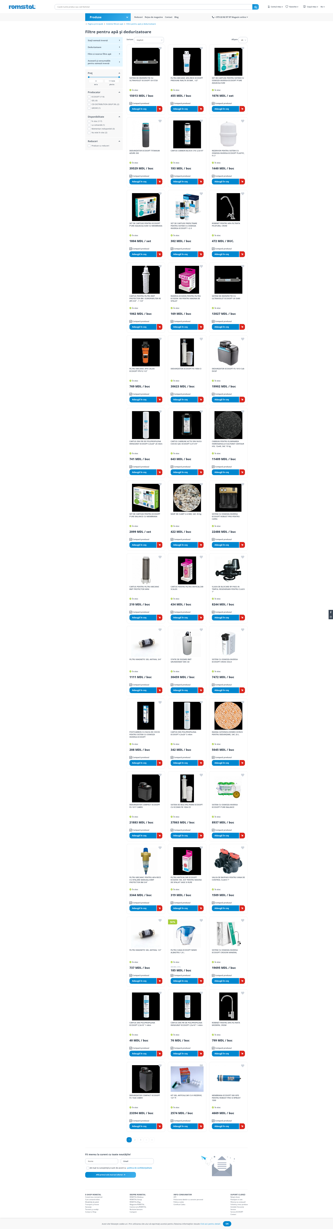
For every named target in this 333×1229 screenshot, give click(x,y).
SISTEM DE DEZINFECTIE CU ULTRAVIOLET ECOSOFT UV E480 (226, 297)
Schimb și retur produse (239, 1204)
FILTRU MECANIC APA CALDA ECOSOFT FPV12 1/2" (142, 369)
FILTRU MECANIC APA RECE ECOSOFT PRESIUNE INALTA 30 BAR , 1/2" (187, 79)
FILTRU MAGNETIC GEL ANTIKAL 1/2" (145, 950)
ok (227, 1223)
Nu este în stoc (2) (99, 133)
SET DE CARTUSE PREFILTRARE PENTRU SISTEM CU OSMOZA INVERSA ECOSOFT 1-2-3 (184, 225)
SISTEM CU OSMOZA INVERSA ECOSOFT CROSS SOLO (225, 660)
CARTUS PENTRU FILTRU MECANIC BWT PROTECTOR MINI (144, 587)
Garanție (88, 1207)
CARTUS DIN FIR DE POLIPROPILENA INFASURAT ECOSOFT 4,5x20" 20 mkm (145, 442)
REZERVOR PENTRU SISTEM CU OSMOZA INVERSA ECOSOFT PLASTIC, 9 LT (228, 153)
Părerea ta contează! (238, 1202)
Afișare (235, 39)
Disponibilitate (96, 116)
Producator (94, 92)
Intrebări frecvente (237, 1207)
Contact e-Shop (90, 1212)
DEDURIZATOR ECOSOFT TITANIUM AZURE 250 (144, 151)
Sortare (130, 39)
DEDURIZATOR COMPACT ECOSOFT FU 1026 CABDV (144, 1096)
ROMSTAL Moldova (136, 1197)
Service (233, 1209)
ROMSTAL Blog (135, 1202)
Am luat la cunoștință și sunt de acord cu (120, 1168)
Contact (168, 17)
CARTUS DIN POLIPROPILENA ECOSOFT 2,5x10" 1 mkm (142, 1023)
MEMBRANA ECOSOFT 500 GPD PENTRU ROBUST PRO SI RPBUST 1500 (226, 1098)
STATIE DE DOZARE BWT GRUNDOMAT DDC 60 (181, 660)
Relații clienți (235, 1197)
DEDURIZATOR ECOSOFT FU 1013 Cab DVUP (228, 369)
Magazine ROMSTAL (137, 1204)
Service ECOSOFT (236, 1212)
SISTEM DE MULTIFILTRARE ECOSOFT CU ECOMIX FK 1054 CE (187, 805)
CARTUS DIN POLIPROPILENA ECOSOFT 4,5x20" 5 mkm (183, 733)
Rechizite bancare (136, 1209)
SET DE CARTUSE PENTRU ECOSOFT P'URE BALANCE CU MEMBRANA (144, 515)
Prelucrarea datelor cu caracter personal (188, 1199)
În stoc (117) (97, 121)
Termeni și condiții (91, 1209)
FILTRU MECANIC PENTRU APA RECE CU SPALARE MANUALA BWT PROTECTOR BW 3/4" (145, 879)
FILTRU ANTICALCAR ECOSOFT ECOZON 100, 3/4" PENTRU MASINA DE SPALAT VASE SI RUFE (186, 879)
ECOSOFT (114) (98, 97)
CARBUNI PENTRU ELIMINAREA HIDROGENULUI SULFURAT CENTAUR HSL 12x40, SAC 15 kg (228, 443)
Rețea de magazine (154, 17)
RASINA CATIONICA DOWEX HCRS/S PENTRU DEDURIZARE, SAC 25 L (227, 733)
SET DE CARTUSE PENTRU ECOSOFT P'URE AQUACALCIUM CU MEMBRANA (145, 224)
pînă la (111, 84)
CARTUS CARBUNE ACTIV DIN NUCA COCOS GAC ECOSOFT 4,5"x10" (186, 442)
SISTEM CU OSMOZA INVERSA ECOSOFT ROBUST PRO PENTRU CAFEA (226, 516)
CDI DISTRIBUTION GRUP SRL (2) (105, 104)
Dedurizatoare (94, 47)
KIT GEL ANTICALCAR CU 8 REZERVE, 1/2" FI (186, 1096)
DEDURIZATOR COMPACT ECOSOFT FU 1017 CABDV (144, 805)
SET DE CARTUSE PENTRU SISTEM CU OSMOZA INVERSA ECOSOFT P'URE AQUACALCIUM (228, 80)
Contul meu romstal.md (93, 1197)
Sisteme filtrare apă (114, 24)
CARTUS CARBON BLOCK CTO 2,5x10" (187, 150)
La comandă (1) (98, 125)
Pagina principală (95, 24)
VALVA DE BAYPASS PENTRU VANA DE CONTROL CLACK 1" (228, 878)
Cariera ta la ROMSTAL (138, 1207)
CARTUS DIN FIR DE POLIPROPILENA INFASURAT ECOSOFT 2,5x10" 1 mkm (187, 1023)
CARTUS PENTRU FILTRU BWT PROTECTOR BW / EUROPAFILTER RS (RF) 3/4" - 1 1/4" (145, 298)
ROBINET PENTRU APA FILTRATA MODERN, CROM (226, 1023)
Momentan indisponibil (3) (103, 129)
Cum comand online (92, 1199)
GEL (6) (94, 100)
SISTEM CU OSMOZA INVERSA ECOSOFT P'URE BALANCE (225, 805)
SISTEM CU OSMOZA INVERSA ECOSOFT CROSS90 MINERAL (225, 951)
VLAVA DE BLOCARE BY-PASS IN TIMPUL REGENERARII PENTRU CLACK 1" (228, 589)
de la (96, 84)
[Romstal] (27, 6)
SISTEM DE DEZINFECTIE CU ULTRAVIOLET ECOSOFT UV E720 (143, 79)
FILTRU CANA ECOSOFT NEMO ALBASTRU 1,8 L (184, 951)
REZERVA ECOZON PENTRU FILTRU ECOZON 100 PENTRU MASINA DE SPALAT (186, 298)
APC (175, 1197)
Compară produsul (140, 103)
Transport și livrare (92, 1204)
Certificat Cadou (179, 1204)
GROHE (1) (96, 108)
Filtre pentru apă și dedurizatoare (141, 24)
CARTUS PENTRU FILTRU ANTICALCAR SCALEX (187, 587)
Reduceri (138, 17)
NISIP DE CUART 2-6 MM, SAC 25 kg (186, 514)
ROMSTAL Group (136, 1199)
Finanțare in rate (236, 1199)
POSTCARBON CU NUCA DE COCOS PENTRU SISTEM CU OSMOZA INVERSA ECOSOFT (144, 734)
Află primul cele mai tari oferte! (109, 1175)
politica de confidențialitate (139, 1168)
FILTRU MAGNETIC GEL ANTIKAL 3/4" (145, 659)
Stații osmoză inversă (98, 40)
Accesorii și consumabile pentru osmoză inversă (99, 62)
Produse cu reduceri (100, 146)
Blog (176, 17)
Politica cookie (179, 1202)
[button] (322, 6)
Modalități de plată (92, 1202)
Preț (90, 73)
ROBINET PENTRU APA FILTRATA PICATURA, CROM (226, 224)
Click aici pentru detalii (210, 1224)
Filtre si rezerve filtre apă (99, 54)
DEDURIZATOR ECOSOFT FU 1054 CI (186, 368)
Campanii (133, 1212)
